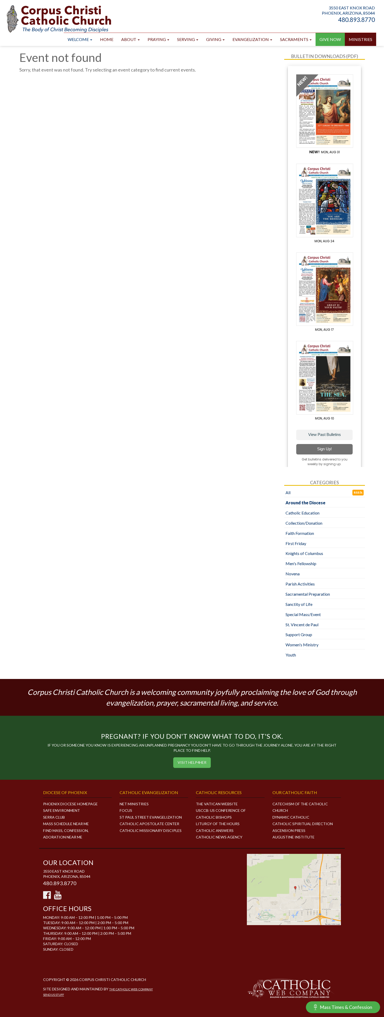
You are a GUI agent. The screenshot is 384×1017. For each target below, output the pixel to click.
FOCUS (126, 810)
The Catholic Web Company (131, 989)
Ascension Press (288, 830)
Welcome (79, 39)
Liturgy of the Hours (218, 823)
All (288, 492)
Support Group (299, 634)
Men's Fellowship (301, 563)
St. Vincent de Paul (302, 624)
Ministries (360, 39)
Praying (157, 39)
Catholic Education (302, 512)
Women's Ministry (302, 644)
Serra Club (54, 817)
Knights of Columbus (304, 553)
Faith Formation (300, 533)
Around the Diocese (305, 502)
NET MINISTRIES (134, 804)
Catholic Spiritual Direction (302, 823)
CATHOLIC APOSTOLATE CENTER (149, 823)
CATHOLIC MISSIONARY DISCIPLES (151, 830)
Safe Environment (61, 810)
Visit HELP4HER (192, 762)
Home (106, 39)
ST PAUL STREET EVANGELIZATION (151, 817)
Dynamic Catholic (290, 817)
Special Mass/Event (303, 614)
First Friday (296, 543)
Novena (293, 573)
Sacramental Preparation (308, 594)
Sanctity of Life (299, 604)
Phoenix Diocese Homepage (70, 804)
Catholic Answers (215, 830)
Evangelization (251, 39)
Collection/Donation (304, 523)
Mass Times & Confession (346, 1007)
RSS (357, 492)
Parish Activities (300, 583)
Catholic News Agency (219, 837)
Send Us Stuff (53, 994)
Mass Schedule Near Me (66, 823)
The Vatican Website (217, 804)
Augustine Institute (293, 837)
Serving (186, 39)
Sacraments (294, 39)
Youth (291, 654)
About (129, 39)
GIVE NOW (330, 39)
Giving (214, 39)
